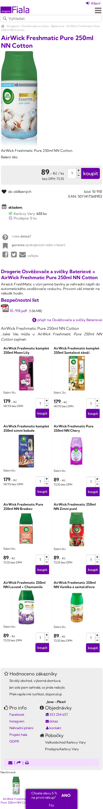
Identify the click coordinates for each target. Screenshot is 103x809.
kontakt (55, 728)
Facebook (16, 714)
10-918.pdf (18, 310)
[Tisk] (27, 763)
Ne (51, 805)
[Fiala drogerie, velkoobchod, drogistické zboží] (3, 26)
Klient (95, 3)
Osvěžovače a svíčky (35, 26)
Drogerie (13, 26)
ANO (65, 795)
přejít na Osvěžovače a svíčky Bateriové (69, 320)
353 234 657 (58, 714)
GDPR (14, 741)
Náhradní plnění (21, 728)
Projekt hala (18, 734)
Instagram (16, 721)
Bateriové (57, 26)
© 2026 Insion (94, 766)
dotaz (53, 721)
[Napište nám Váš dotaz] (10, 763)
